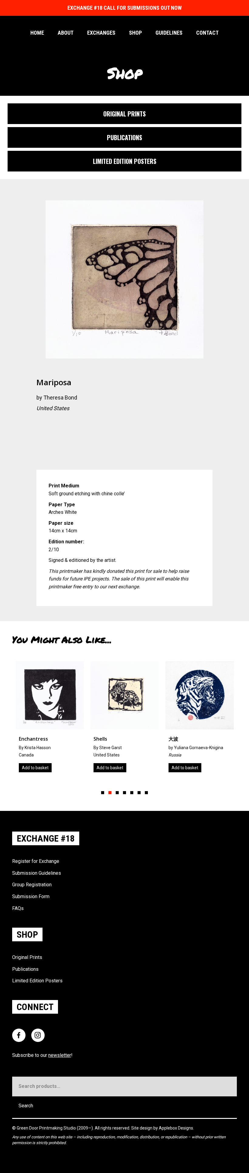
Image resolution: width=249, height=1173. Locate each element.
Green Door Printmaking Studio (47, 1128)
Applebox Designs (176, 1128)
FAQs (18, 908)
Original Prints (27, 957)
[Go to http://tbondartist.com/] (41, 424)
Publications (25, 969)
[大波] (124, 719)
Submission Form (30, 896)
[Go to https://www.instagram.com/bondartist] (65, 424)
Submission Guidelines (36, 873)
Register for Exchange (35, 861)
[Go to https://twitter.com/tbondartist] (53, 424)
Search (26, 1106)
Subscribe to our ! (42, 1055)
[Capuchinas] (199, 719)
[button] (102, 793)
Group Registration (32, 885)
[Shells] (49, 719)
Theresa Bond (60, 397)
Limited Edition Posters (37, 981)
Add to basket (35, 767)
